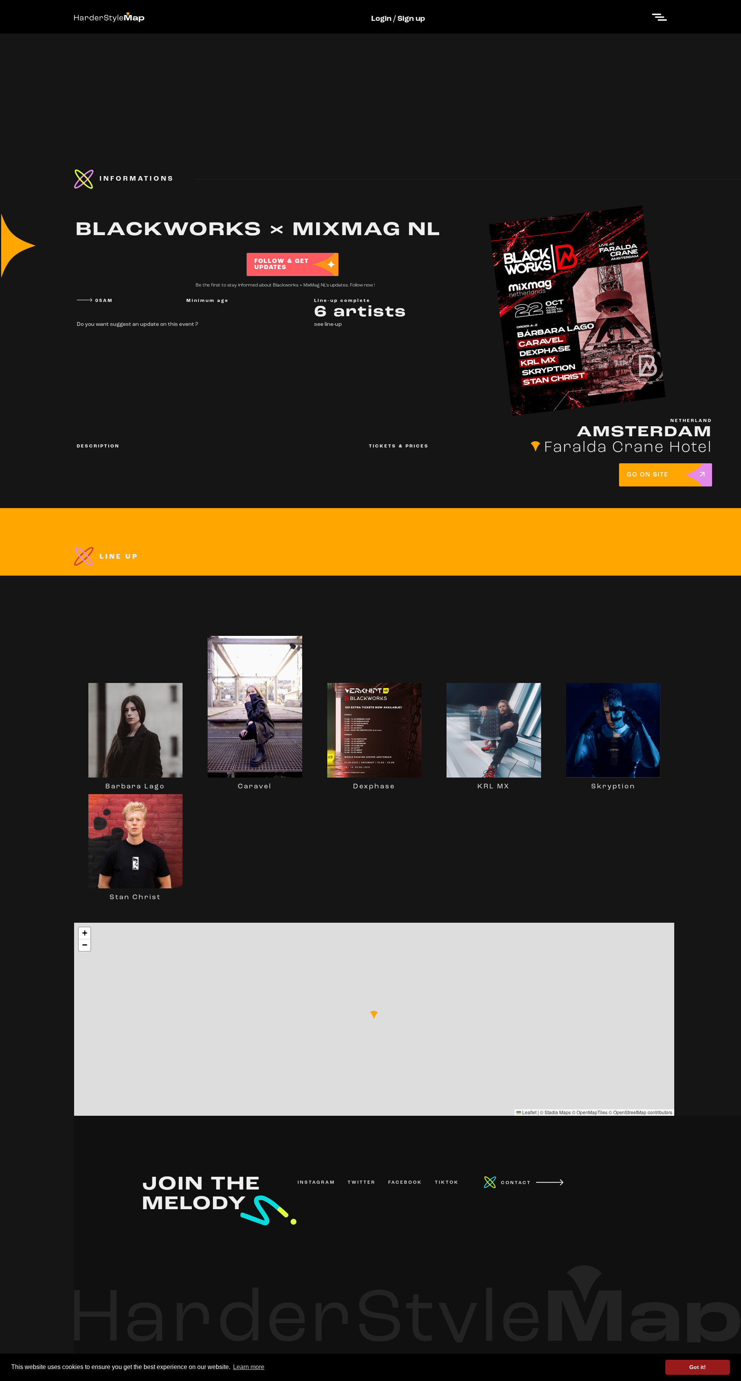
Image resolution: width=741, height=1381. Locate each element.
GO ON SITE (647, 475)
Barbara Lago (135, 786)
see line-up (328, 324)
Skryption (613, 786)
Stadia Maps (558, 1112)
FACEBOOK (405, 1182)
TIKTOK (447, 1182)
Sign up (411, 19)
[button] (374, 1015)
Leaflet (528, 1112)
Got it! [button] (697, 1367)
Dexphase (374, 786)
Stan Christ (135, 897)
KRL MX (493, 786)
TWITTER (362, 1182)
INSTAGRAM (316, 1182)
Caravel (255, 786)
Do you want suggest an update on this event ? (137, 324)
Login (381, 19)
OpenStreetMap (629, 1112)
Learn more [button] (248, 1367)
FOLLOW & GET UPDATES (281, 264)
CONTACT (516, 1183)
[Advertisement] (370, 88)
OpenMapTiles (592, 1112)
